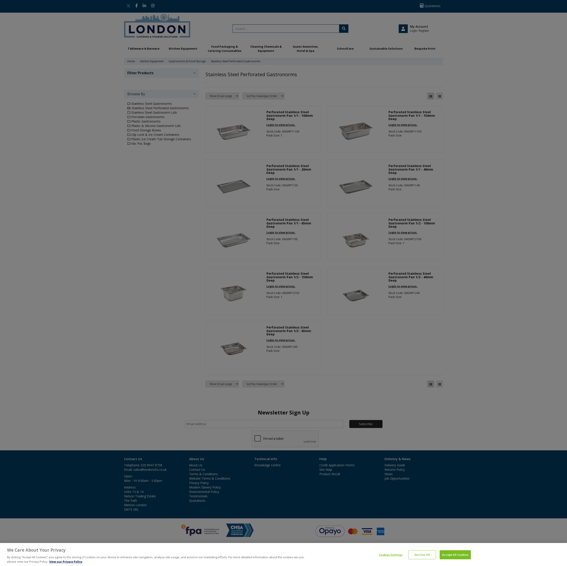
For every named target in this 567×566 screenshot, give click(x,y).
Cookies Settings (390, 555)
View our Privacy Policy (65, 561)
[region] (283, 554)
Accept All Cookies (455, 555)
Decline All (422, 555)
